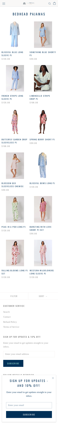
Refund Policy (10, 322)
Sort (42, 296)
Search (6, 312)
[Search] (49, 3)
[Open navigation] (3, 3)
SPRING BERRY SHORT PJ (42, 139)
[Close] (53, 378)
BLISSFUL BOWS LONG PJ (42, 183)
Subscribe (29, 414)
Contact (7, 317)
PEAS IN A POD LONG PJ (14, 226)
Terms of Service (11, 327)
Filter (14, 296)
